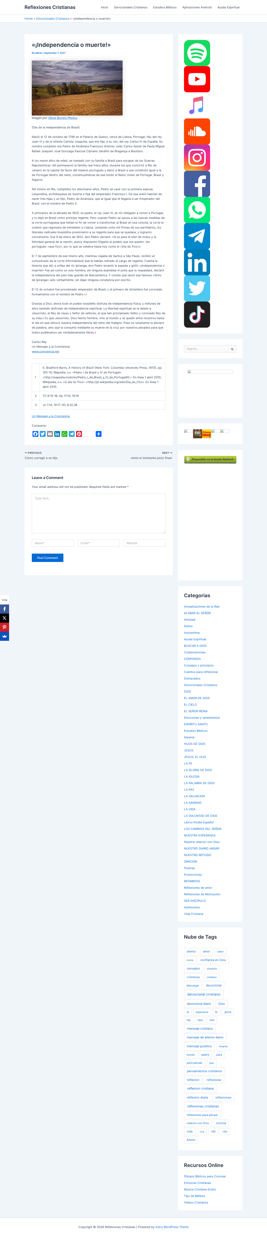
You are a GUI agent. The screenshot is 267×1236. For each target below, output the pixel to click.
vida (190, 1131)
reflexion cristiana (200, 1088)
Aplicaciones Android (197, 7)
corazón (212, 968)
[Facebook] (197, 183)
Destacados (192, 678)
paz (211, 1062)
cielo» (220, 951)
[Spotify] (197, 53)
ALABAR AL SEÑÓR (197, 613)
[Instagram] (197, 157)
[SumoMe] (4, 636)
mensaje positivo (199, 1046)
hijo (189, 1019)
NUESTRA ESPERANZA (200, 835)
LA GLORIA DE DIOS (198, 770)
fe (216, 1012)
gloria (227, 1012)
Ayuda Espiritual (228, 7)
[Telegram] (197, 236)
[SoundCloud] (197, 131)
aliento (191, 951)
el (188, 1012)
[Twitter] (197, 288)
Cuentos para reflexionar (201, 672)
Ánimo (188, 626)
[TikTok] (197, 314)
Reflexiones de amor (198, 887)
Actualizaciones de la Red (201, 606)
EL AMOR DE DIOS (197, 698)
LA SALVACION (194, 796)
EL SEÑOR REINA (196, 711)
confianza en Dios (213, 960)
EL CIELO (190, 704)
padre (205, 1054)
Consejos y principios (199, 665)
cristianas (193, 977)
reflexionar (214, 1080)
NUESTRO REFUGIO (197, 855)
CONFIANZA (192, 659)
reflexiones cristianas (203, 1106)
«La (202, 1131)
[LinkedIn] (197, 262)
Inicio (104, 7)
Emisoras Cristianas (197, 1183)
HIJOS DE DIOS (194, 744)
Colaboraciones (195, 652)
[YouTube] (197, 79)
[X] (4, 618)
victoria (221, 1123)
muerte (223, 1046)
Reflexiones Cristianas (50, 7)
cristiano (212, 977)
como (190, 960)
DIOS (187, 691)
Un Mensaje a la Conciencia (51, 416)
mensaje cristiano (200, 1028)
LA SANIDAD (193, 802)
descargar (193, 985)
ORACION (190, 861)
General (189, 737)
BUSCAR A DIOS (195, 646)
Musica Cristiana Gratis (200, 1189)
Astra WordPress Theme (172, 1227)
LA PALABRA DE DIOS (199, 783)
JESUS (188, 750)
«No (224, 1131)
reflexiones (223, 1097)
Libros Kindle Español (199, 822)
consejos (193, 968)
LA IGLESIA (192, 776)
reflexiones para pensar (202, 1115)
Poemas (189, 868)
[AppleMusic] (197, 105)
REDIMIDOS (192, 881)
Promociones (193, 874)
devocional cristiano (203, 994)
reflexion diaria (197, 1097)
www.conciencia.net (45, 351)
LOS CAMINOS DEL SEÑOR (202, 829)
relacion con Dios (198, 1123)
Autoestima (192, 632)
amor (206, 951)
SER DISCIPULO (195, 901)
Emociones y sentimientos (202, 717)
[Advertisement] (211, 518)
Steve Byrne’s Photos (62, 118)
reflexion (193, 1080)
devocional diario (199, 1004)
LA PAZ (189, 789)
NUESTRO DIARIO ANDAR (201, 848)
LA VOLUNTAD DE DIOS (200, 816)
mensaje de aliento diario (205, 1037)
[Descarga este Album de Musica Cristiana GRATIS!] (210, 390)
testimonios (192, 907)
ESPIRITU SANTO (196, 724)
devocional (213, 985)
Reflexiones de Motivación (202, 894)
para (219, 1054)
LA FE (188, 763)
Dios (222, 1004)
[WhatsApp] (197, 210)
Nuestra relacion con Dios (202, 842)
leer (212, 1020)
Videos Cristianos (196, 1202)
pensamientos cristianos (204, 1071)
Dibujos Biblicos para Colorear (205, 1176)
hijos (200, 1019)
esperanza (202, 1012)
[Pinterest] (4, 627)
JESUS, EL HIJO (195, 757)
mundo (191, 1054)
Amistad (189, 619)
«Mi (213, 1131)
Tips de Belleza (194, 1196)
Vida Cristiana (193, 914)
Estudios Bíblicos (165, 7)
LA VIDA (189, 809)
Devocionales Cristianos (130, 7)
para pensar (195, 1063)
